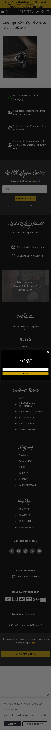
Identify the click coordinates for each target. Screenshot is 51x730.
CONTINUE (25, 373)
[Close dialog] (48, 352)
